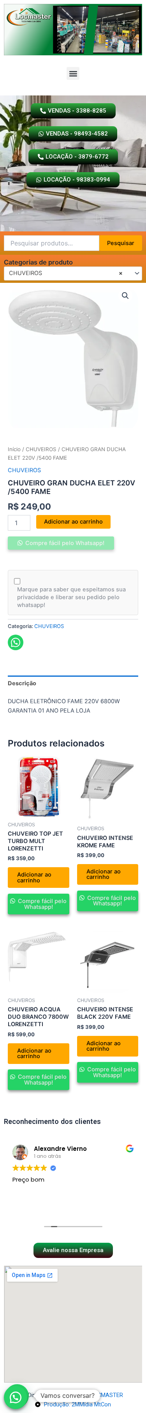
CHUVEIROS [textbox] (66, 273)
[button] (73, 73)
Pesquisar (120, 243)
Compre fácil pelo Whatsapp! (64, 543)
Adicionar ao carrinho (73, 521)
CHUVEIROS (41, 449)
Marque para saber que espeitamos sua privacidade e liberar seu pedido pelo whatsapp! (71, 597)
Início (14, 449)
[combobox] (73, 273)
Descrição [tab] (22, 683)
